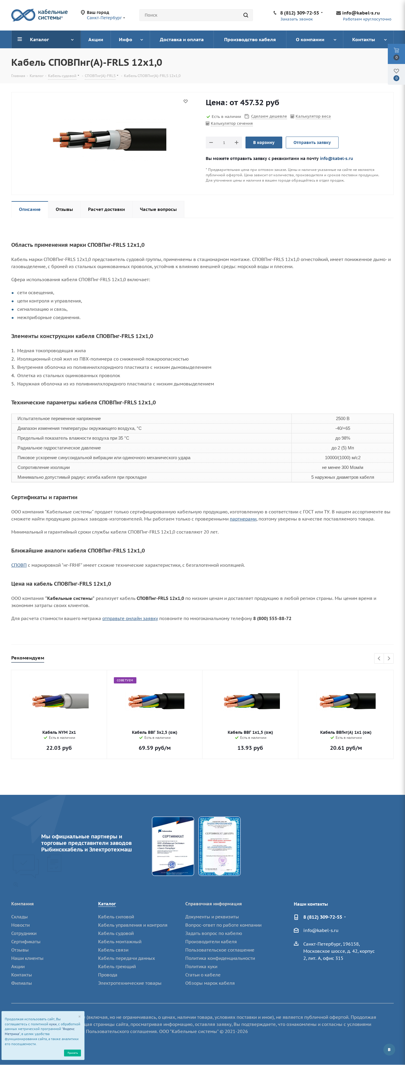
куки (53, 1024)
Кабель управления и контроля (133, 925)
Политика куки (201, 966)
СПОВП (19, 565)
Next (389, 659)
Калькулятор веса (313, 116)
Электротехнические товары (130, 983)
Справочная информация (213, 904)
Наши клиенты (27, 958)
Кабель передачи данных (126, 958)
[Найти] (246, 15)
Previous (379, 659)
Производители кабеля (211, 941)
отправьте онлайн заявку (130, 618)
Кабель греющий (117, 966)
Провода (107, 975)
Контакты (21, 975)
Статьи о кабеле (203, 975)
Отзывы (20, 950)
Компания (22, 904)
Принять (73, 1052)
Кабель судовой (116, 933)
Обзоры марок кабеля (210, 983)
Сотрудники (23, 933)
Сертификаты (26, 941)
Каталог (107, 904)
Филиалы (21, 983)
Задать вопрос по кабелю (213, 933)
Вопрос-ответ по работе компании (223, 925)
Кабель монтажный (119, 941)
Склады (19, 917)
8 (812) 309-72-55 (299, 13)
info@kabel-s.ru (361, 13)
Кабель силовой (116, 917)
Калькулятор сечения (232, 123)
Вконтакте (389, 1050)
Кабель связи (113, 950)
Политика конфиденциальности (220, 958)
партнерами (243, 519)
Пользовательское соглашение (219, 950)
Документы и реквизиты (212, 917)
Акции (18, 966)
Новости (20, 925)
